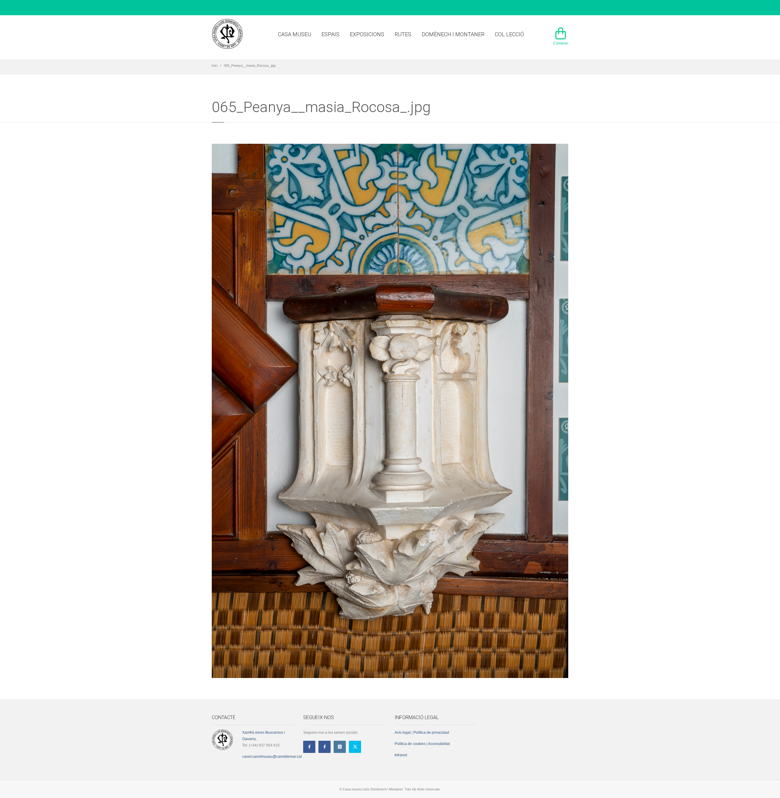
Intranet (401, 755)
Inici (215, 65)
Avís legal (403, 732)
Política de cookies (410, 744)
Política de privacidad (431, 732)
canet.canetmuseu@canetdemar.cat (272, 756)
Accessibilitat (438, 744)
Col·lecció (509, 34)
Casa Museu (294, 34)
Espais (330, 34)
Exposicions (367, 34)
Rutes (403, 34)
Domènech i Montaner (453, 34)
